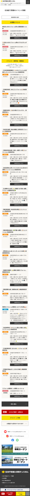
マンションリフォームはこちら (15, 489)
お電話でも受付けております (15, 424)
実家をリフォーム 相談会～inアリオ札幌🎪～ (14, 307)
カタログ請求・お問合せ (13, 412)
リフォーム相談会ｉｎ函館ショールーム (13, 388)
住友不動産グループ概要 (8, 476)
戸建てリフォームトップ (15, 3)
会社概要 (4, 478)
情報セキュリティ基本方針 (8, 482)
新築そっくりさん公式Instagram (17, 436)
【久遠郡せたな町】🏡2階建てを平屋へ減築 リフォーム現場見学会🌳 (14, 189)
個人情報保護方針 (6, 480)
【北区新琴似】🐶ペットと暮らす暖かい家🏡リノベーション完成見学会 (14, 328)
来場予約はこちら (18, 38)
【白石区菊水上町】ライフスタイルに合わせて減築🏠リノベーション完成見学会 (15, 168)
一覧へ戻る (13, 404)
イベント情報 (4, 4)
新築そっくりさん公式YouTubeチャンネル (17, 431)
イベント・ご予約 (15, 418)
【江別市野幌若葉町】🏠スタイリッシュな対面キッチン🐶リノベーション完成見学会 (14, 71)
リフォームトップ (4, 3)
